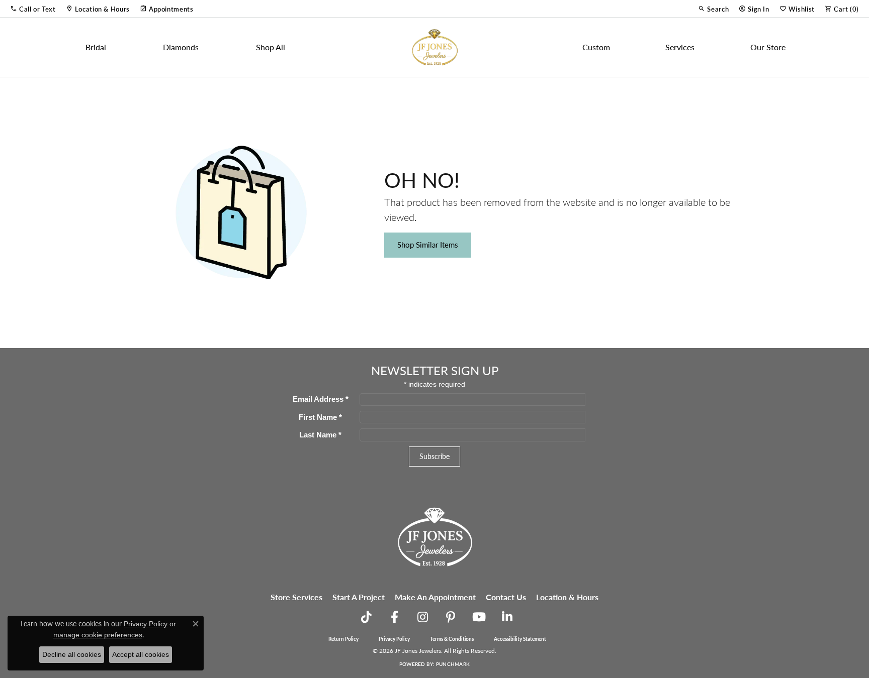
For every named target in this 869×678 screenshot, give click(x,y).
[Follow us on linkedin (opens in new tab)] (507, 617)
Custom (596, 47)
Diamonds (181, 47)
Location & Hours (567, 597)
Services (679, 47)
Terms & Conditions (452, 638)
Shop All (270, 47)
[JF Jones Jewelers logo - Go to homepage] (434, 47)
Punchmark (453, 663)
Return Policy (343, 638)
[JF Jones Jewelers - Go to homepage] (434, 535)
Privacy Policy (394, 638)
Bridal (95, 47)
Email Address (321, 399)
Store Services (296, 597)
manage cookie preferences (97, 635)
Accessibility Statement (520, 638)
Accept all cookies (140, 654)
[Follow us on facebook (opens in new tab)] (394, 617)
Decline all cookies (71, 654)
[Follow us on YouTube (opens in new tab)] (479, 617)
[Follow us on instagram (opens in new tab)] (422, 617)
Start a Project (358, 597)
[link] (98, 8)
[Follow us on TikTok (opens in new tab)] (366, 617)
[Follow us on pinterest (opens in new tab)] (451, 617)
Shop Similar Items (427, 244)
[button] (33, 8)
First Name (320, 417)
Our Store (768, 47)
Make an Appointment (435, 597)
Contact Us (506, 597)
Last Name (320, 434)
